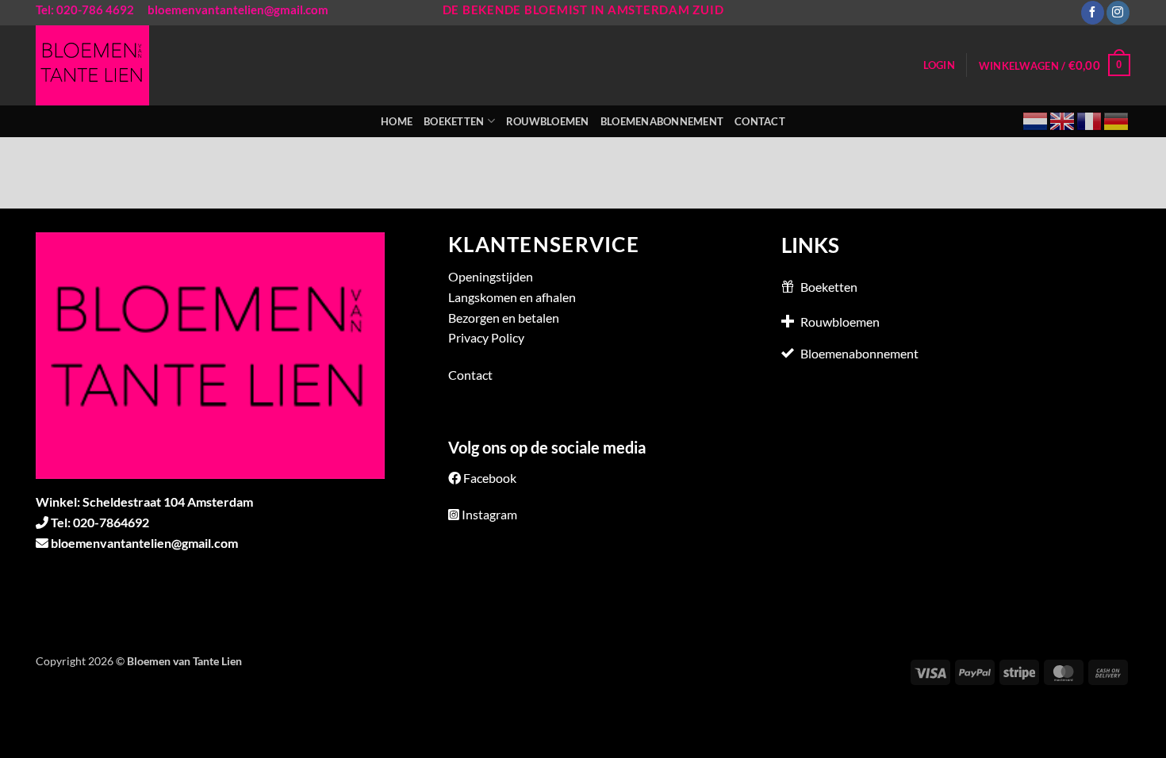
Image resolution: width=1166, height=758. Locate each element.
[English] (1062, 119)
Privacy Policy (486, 337)
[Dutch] (1035, 119)
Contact (760, 121)
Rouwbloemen (547, 121)
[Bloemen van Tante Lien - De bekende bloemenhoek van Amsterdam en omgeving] (101, 65)
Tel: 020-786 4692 (85, 9)
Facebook (489, 477)
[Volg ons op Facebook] (1092, 13)
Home (396, 121)
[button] (939, 65)
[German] (1116, 119)
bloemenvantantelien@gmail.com (238, 9)
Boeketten (454, 121)
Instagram (489, 514)
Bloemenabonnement (661, 121)
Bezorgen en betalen (503, 317)
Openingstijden (490, 276)
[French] (1089, 119)
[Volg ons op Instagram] (1118, 13)
